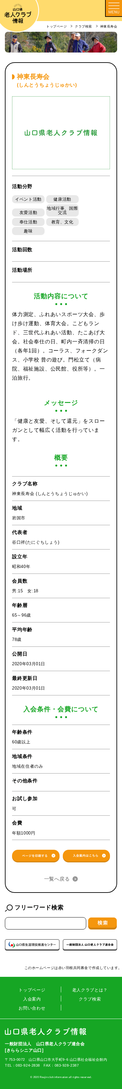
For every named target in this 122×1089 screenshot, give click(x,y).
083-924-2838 (28, 1065)
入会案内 (32, 999)
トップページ (32, 990)
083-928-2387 (67, 1065)
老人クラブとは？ (90, 990)
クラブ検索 (90, 999)
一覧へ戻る (57, 879)
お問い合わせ (32, 1008)
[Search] (102, 923)
